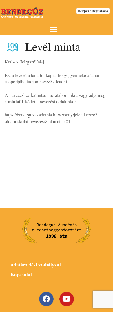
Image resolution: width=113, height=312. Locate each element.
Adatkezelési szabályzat (35, 264)
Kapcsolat (21, 274)
